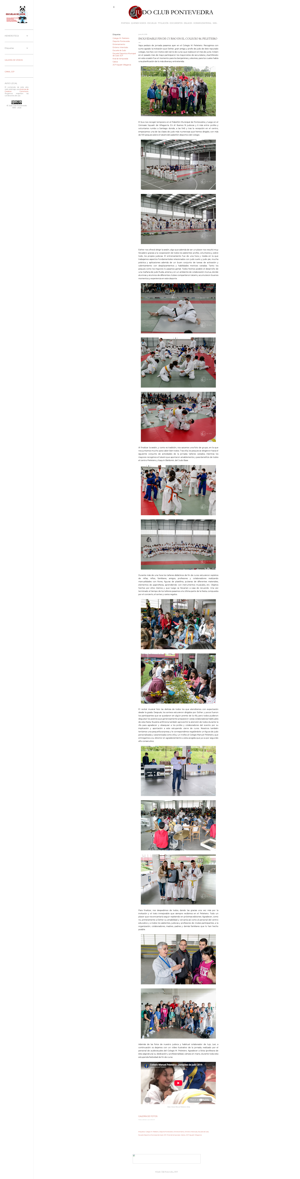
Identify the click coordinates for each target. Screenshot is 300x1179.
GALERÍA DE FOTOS (148, 1116)
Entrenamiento (119, 44)
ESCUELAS (152, 23)
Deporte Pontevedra (121, 41)
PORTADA (125, 23)
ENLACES (188, 23)
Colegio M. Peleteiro (121, 38)
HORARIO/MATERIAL (202, 23)
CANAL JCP (9, 72)
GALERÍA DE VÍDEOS (14, 60)
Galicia (115, 62)
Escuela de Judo (119, 50)
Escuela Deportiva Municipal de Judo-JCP (152, 1135)
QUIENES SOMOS (138, 23)
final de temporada (120, 59)
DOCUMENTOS (176, 23)
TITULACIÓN (163, 23)
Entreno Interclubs (120, 47)
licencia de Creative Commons (17, 90)
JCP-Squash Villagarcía (122, 65)
